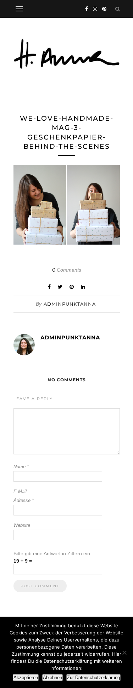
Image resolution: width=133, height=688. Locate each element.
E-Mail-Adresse (23, 496)
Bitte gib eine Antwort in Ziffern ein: (52, 553)
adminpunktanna (70, 304)
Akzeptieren (25, 677)
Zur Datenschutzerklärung (93, 677)
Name (21, 466)
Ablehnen (52, 677)
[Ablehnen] (124, 652)
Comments (66, 270)
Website (21, 525)
